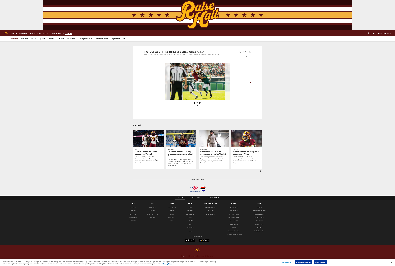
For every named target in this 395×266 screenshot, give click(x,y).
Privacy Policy (167, 264)
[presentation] (261, 171)
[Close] (391, 262)
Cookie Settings (286, 262)
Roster (190, 207)
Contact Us (259, 207)
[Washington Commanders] (197, 250)
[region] (197, 262)
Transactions (189, 227)
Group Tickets (234, 220)
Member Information (234, 231)
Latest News (133, 207)
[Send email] (244, 53)
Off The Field (132, 214)
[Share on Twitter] (240, 53)
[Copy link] (249, 52)
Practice (172, 214)
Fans (171, 220)
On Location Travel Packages (234, 234)
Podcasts (152, 217)
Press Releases (133, 217)
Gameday (132, 210)
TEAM (190, 204)
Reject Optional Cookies (303, 262)
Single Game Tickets (234, 217)
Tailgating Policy (210, 214)
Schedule (190, 210)
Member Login (234, 207)
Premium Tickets (234, 214)
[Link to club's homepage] (5, 33)
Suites (234, 227)
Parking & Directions (210, 207)
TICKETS (233, 204)
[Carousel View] (242, 56)
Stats (190, 224)
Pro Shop (259, 227)
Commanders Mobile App (259, 210)
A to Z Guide (210, 210)
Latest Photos (172, 207)
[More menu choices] (74, 33)
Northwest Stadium (210, 204)
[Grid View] (246, 56)
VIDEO (152, 204)
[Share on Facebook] (235, 53)
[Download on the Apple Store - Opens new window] (190, 240)
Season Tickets (234, 210)
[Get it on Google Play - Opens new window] (204, 241)
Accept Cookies (320, 262)
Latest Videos (152, 207)
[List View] (250, 56)
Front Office (190, 220)
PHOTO (172, 204)
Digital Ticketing (233, 224)
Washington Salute (259, 214)
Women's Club (259, 224)
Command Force (259, 217)
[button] (194, 171)
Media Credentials (259, 231)
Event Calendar (190, 214)
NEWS (133, 204)
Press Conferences (152, 214)
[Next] (250, 82)
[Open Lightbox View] (197, 86)
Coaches (190, 217)
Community (133, 220)
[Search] (368, 33)
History (190, 231)
